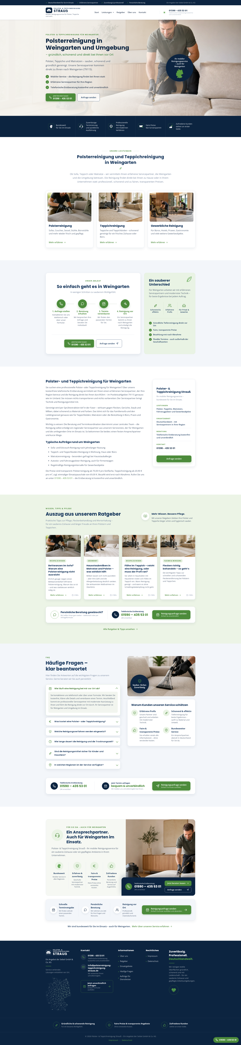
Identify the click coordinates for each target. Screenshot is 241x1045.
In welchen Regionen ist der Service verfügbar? (79, 764)
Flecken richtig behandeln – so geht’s (176, 567)
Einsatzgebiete (126, 966)
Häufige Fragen (126, 971)
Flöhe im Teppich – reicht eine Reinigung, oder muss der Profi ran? (139, 568)
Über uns (132, 12)
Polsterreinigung (60, 226)
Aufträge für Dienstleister (125, 978)
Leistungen (107, 12)
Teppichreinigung (112, 226)
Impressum (153, 956)
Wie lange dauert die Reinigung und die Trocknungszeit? (83, 741)
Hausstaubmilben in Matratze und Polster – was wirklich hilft (100, 568)
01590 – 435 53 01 (63, 478)
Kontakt (142, 12)
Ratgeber (121, 12)
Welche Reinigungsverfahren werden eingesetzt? (80, 731)
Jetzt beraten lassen (176, 883)
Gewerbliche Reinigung (167, 226)
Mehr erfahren (56, 242)
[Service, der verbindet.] (173, 990)
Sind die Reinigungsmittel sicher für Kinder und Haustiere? (78, 753)
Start (97, 12)
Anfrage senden (88, 97)
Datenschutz (153, 961)
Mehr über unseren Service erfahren (150, 926)
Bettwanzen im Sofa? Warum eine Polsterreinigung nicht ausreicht (61, 570)
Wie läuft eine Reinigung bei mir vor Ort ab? (77, 688)
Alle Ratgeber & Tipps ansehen (119, 629)
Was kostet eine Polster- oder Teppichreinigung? (80, 721)
